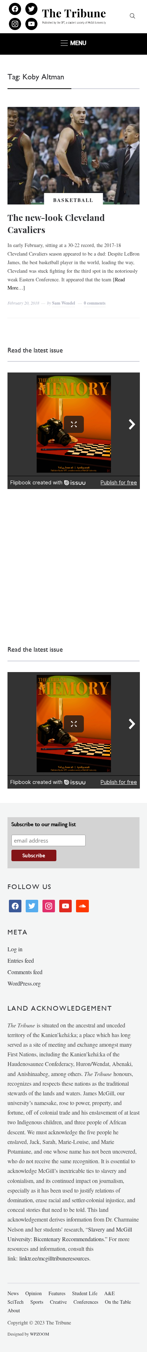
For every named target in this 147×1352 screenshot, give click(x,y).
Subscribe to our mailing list (43, 824)
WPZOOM (39, 1334)
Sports (36, 1301)
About (13, 1310)
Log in (14, 949)
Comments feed (24, 972)
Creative (58, 1301)
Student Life (84, 1293)
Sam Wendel (63, 303)
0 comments (95, 303)
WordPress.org (24, 983)
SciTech (15, 1301)
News (13, 1293)
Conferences (86, 1301)
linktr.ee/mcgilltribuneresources (54, 1258)
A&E (109, 1293)
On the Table (118, 1301)
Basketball (73, 200)
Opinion (33, 1293)
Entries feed (20, 960)
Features (57, 1293)
